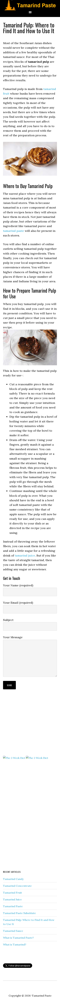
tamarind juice (25, 555)
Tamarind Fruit (12, 892)
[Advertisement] (27, 728)
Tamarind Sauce (13, 930)
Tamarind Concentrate (17, 885)
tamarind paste (13, 231)
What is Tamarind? (14, 944)
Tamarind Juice (12, 899)
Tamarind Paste (13, 906)
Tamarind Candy (13, 879)
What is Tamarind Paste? (18, 937)
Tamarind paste (30, 5)
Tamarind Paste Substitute (19, 913)
